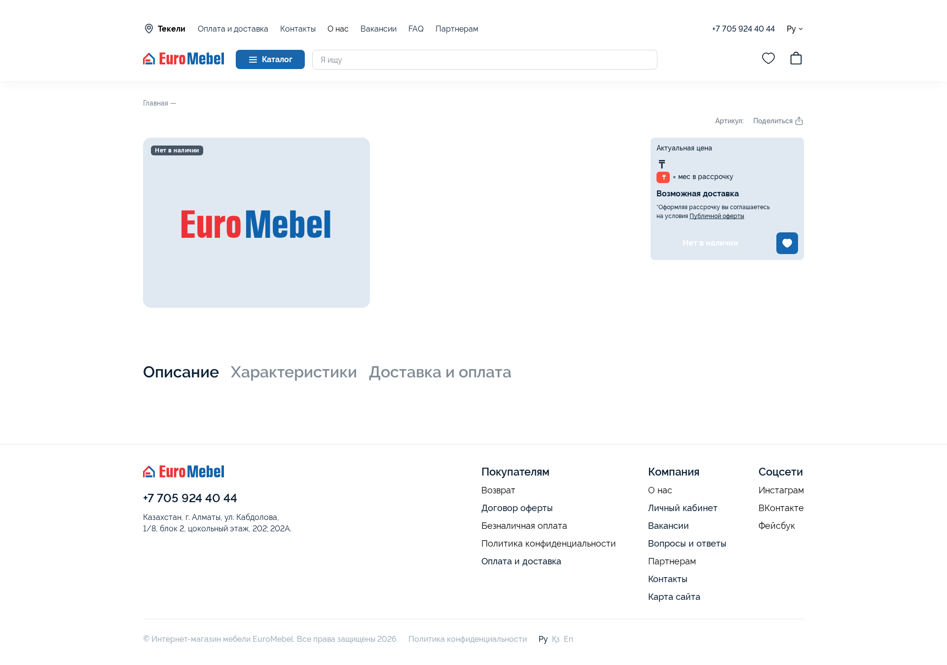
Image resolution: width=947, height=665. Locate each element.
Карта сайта (674, 596)
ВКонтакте (781, 508)
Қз (556, 639)
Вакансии (379, 29)
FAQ (416, 29)
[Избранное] (768, 59)
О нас (338, 29)
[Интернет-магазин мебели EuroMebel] (183, 62)
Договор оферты (517, 508)
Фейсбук (777, 526)
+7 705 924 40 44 (743, 29)
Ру (791, 28)
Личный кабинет (683, 508)
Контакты (298, 29)
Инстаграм (781, 490)
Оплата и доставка (233, 29)
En (568, 639)
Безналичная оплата (524, 526)
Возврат (498, 490)
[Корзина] (796, 59)
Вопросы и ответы (687, 543)
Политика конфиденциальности (548, 544)
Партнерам (457, 29)
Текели (171, 29)
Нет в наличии (710, 243)
